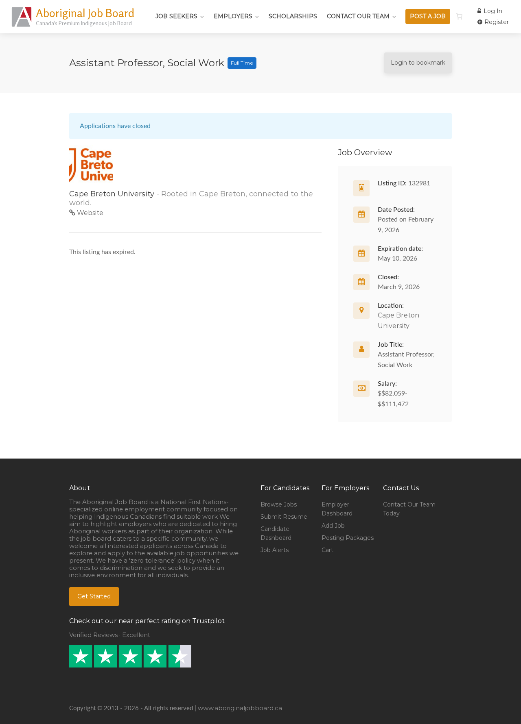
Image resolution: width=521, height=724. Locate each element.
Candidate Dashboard (275, 533)
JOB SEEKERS (176, 16)
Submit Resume (283, 516)
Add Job (333, 525)
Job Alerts (274, 550)
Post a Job (428, 16)
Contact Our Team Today (409, 509)
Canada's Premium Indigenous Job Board (84, 23)
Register (496, 22)
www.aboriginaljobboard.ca (240, 708)
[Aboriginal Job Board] (22, 26)
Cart (327, 550)
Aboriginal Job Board (85, 13)
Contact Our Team (358, 16)
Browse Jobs (278, 504)
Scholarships (293, 16)
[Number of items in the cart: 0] (459, 16)
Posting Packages (348, 537)
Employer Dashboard (337, 509)
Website (89, 213)
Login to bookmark (418, 62)
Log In (492, 11)
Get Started (94, 596)
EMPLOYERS (233, 16)
